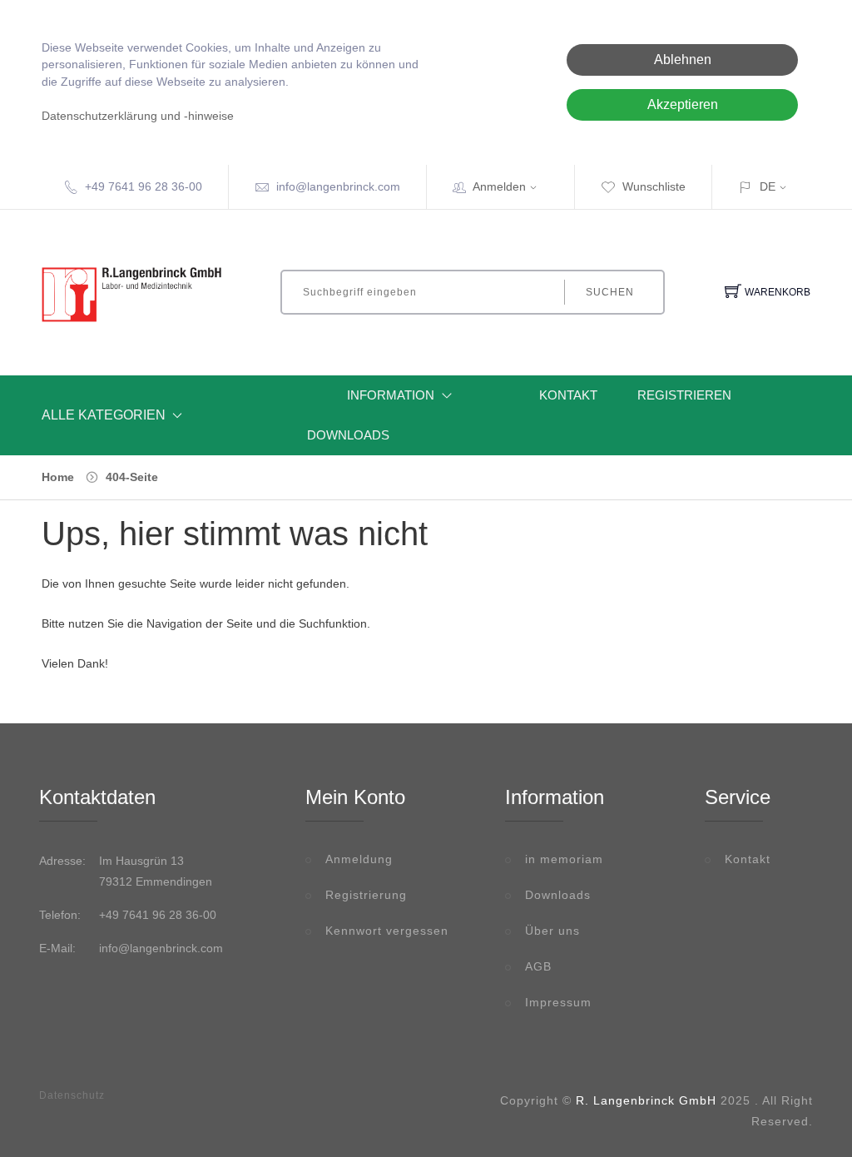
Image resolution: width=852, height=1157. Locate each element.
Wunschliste (654, 186)
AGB (538, 966)
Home (58, 477)
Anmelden (499, 186)
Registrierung (366, 894)
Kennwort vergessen (386, 930)
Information (390, 395)
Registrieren (684, 395)
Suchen (610, 292)
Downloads (348, 435)
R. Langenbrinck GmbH (646, 1100)
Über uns (552, 930)
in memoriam (564, 859)
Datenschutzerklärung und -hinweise (138, 116)
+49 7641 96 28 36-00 (143, 186)
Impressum (558, 1002)
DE (767, 186)
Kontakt (568, 395)
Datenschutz (72, 1095)
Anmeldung (359, 859)
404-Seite (132, 477)
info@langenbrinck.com (338, 186)
